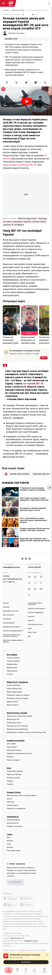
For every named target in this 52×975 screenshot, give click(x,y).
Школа (9, 799)
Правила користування (11, 627)
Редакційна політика (10, 611)
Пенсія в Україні (13, 760)
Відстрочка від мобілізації (17, 729)
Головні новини (13, 658)
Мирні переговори (14, 692)
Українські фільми (14, 774)
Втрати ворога (12, 705)
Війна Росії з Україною (17, 682)
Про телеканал (8, 615)
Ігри (29, 636)
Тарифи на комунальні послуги (19, 753)
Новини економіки (15, 740)
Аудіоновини (12, 671)
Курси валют (12, 747)
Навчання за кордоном (16, 808)
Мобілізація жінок (14, 723)
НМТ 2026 (10, 802)
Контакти (31, 616)
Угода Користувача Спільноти (35, 603)
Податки (10, 757)
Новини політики (18, 10)
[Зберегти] (45, 82)
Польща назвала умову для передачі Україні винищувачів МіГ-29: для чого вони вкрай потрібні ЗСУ (38, 10)
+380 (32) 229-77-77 (17, 938)
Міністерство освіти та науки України (22, 795)
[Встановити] (26, 959)
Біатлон (10, 847)
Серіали (10, 784)
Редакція (6, 607)
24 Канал (6, 10)
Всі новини (12, 654)
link (29, 577)
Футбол (10, 841)
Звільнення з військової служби (19, 716)
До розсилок (15, 882)
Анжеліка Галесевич (16, 33)
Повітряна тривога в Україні (18, 695)
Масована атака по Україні (17, 698)
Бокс (9, 837)
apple (27, 898)
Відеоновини (12, 667)
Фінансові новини (14, 750)
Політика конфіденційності (13, 631)
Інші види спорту (13, 851)
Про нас (6, 603)
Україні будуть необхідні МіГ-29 (19, 164)
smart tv (10, 905)
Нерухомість (13, 816)
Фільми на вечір (13, 778)
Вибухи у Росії (12, 702)
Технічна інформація (35, 612)
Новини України (13, 661)
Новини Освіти (14, 792)
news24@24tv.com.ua (11, 567)
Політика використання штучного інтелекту (12, 635)
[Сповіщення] (49, 3)
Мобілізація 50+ (13, 719)
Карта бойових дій (14, 689)
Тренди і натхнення (14, 826)
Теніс (9, 844)
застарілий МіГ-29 (33, 383)
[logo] (11, 3)
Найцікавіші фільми (15, 771)
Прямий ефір (12, 664)
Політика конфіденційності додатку (13, 641)
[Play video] (27, 101)
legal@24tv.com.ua (31, 941)
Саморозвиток (12, 805)
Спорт (9, 834)
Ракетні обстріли (13, 685)
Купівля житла (12, 823)
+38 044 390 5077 (34, 567)
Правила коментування (36, 608)
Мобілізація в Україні (17, 713)
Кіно (9, 768)
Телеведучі (7, 619)
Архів (30, 628)
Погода (10, 674)
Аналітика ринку (13, 820)
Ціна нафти (11, 744)
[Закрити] (47, 955)
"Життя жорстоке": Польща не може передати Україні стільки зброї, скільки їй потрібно (25, 221)
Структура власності (35, 624)
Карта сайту (32, 632)
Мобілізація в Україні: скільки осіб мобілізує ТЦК (26, 732)
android (10, 898)
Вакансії (31, 620)
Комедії (10, 781)
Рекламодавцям (9, 623)
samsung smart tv (27, 905)
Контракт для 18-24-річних (17, 726)
